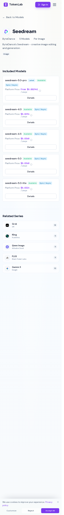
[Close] (58, 502)
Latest (31, 80)
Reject (31, 510)
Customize (11, 510)
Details (30, 97)
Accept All (50, 510)
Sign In (44, 4)
